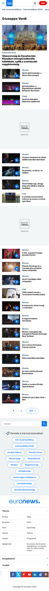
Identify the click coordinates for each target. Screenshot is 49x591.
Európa (5, 517)
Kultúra (30, 533)
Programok (31, 538)
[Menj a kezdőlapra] (9, 3)
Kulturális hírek (9, 52)
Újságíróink (6, 544)
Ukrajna (14, 465)
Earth (29, 522)
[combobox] (24, 423)
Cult (24, 194)
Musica (25, 70)
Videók (5, 538)
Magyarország (31, 465)
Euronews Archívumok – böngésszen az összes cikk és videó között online (37, 547)
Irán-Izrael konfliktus (11, 9)
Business (6, 522)
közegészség (24, 471)
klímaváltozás (34, 458)
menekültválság (24, 483)
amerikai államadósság (24, 490)
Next (31, 410)
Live (43, 3)
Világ (24, 96)
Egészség (31, 527)
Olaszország (14, 458)
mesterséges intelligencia (24, 477)
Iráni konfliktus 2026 (33, 9)
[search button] (44, 423)
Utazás (5, 533)
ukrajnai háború (14, 452)
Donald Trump (35, 452)
